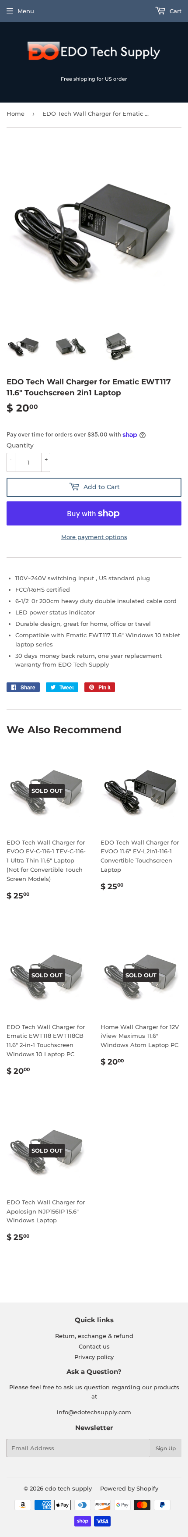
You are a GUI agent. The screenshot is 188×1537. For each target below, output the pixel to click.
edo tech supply (68, 1488)
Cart (174, 10)
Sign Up (166, 1448)
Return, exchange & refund (94, 1335)
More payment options (94, 536)
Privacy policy (94, 1356)
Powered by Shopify (129, 1488)
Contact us (94, 1346)
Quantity (20, 445)
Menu (25, 10)
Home (15, 113)
